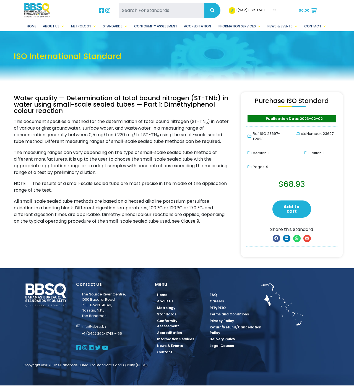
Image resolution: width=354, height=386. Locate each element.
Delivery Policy (222, 339)
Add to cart (291, 209)
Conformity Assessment (155, 26)
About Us (51, 26)
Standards (113, 26)
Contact (312, 26)
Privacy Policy (222, 320)
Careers (217, 301)
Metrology (81, 26)
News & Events (280, 26)
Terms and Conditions (229, 314)
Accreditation (197, 26)
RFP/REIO (218, 307)
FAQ (213, 294)
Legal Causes (222, 345)
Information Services (237, 26)
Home (31, 26)
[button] (276, 238)
